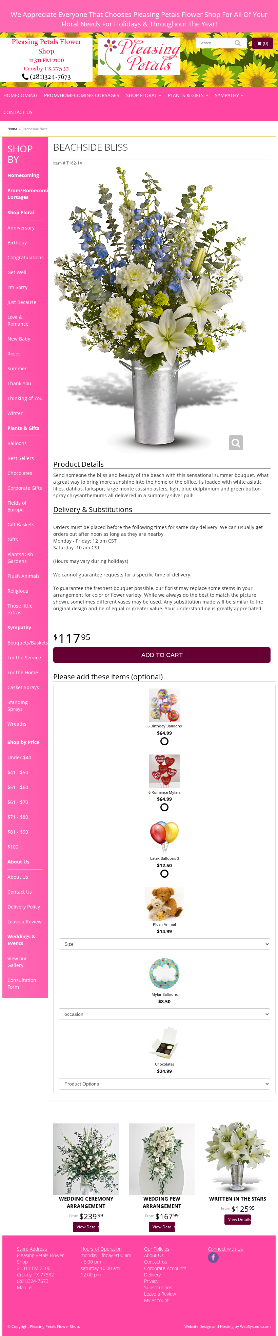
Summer (17, 368)
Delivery (152, 1274)
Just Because (21, 302)
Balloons (17, 443)
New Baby (18, 338)
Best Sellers (20, 458)
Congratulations (25, 257)
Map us (25, 1287)
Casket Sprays (23, 687)
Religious (17, 591)
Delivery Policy (23, 906)
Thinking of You (25, 398)
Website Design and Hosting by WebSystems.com (227, 1326)
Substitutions (158, 1287)
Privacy (151, 1281)
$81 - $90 (17, 832)
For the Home (22, 672)
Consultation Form (21, 983)
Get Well (16, 272)
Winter (15, 413)
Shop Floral (141, 95)
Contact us (155, 1261)
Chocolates (19, 473)
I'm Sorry (17, 287)
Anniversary (21, 227)
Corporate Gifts (24, 488)
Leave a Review (24, 921)
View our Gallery (17, 961)
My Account (156, 1300)
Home (12, 128)
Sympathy (227, 95)
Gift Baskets (20, 524)
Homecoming (20, 95)
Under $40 (19, 757)
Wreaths (16, 724)
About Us (17, 877)
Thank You (19, 383)
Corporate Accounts (165, 1268)
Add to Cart (162, 655)
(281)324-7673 (49, 77)
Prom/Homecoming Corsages (81, 95)
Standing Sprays (17, 705)
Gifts (12, 539)
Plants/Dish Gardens (20, 557)
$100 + (14, 847)
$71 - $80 (17, 817)
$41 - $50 (17, 772)
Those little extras (20, 609)
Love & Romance (17, 320)
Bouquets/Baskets (25, 642)
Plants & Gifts (186, 95)
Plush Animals (23, 576)
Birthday (17, 242)
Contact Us (18, 112)
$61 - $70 (17, 802)
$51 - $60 (17, 787)
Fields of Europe (16, 506)
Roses (14, 353)
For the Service (24, 657)
